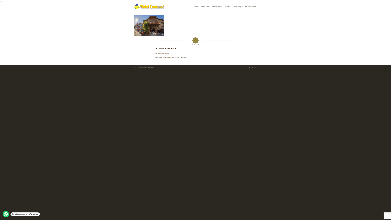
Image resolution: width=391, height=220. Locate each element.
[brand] (149, 6)
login (168, 57)
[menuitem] (196, 6)
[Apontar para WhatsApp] (255, 67)
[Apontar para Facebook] (249, 67)
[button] (6, 214)
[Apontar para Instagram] (252, 67)
